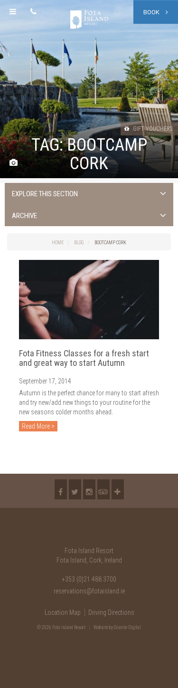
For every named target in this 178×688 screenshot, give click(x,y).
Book (152, 12)
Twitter (75, 489)
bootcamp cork (110, 242)
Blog (79, 242)
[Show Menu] (13, 12)
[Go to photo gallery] (13, 163)
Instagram (89, 489)
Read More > (38, 426)
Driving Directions (111, 612)
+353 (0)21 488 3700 (89, 579)
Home (58, 242)
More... (118, 489)
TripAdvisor (103, 489)
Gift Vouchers (151, 128)
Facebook (61, 489)
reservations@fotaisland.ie (89, 591)
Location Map (63, 612)
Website (101, 627)
